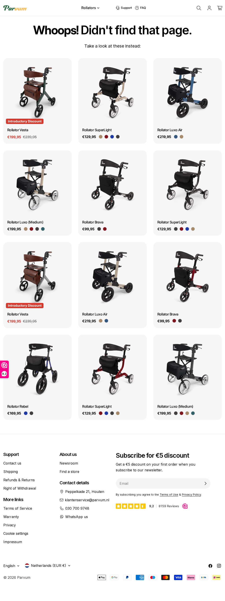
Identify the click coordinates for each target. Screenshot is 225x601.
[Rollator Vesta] (37, 92)
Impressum (12, 542)
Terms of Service (17, 508)
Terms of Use (169, 494)
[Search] (198, 8)
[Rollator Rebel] (37, 369)
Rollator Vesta (17, 130)
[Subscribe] (205, 483)
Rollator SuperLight (96, 130)
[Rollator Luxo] (37, 184)
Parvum (23, 577)
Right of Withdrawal (19, 488)
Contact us (12, 463)
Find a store (69, 471)
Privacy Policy (191, 494)
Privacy (9, 525)
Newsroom (69, 463)
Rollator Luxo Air (169, 130)
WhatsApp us (76, 516)
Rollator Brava (92, 222)
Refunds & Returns (19, 480)
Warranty (11, 516)
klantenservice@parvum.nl (87, 500)
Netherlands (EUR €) (48, 565)
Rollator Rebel (17, 406)
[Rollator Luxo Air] (187, 92)
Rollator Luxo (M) (25, 222)
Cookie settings (15, 533)
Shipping (10, 471)
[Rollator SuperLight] (112, 92)
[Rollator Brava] (112, 184)
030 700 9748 (77, 508)
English (9, 566)
